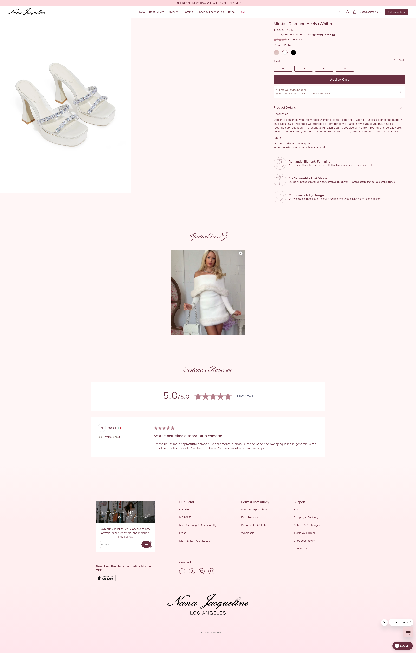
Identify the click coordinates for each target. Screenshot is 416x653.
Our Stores (186, 509)
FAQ (296, 509)
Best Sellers (156, 12)
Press (182, 533)
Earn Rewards (249, 517)
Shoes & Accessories (210, 12)
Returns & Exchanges (307, 525)
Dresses (173, 12)
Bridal (231, 12)
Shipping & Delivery (306, 517)
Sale (242, 12)
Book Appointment (396, 12)
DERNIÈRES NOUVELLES (194, 541)
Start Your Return (304, 541)
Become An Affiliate (254, 525)
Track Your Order (304, 533)
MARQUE (185, 517)
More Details (390, 131)
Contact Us (301, 548)
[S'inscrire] (146, 544)
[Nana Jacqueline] (27, 12)
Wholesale (247, 533)
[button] (338, 108)
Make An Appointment (255, 509)
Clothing (188, 12)
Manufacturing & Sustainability (198, 525)
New (142, 12)
